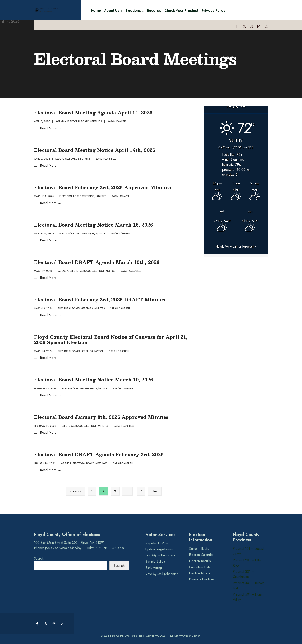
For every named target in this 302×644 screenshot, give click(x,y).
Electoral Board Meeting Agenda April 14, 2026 (93, 112)
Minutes (101, 196)
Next (154, 491)
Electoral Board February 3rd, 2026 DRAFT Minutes (99, 299)
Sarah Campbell (117, 121)
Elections (133, 10)
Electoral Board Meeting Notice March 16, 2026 (93, 224)
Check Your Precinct (181, 10)
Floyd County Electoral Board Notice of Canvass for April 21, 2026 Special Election (111, 339)
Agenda (60, 121)
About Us (111, 10)
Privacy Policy (213, 10)
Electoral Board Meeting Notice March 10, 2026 (93, 379)
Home (96, 10)
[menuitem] (113, 10)
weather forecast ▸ (236, 246)
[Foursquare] (259, 26)
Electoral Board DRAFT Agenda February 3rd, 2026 (99, 454)
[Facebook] (236, 26)
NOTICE (100, 233)
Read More (50, 128)
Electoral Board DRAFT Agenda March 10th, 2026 (96, 262)
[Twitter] (244, 26)
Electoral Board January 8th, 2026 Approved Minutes (101, 417)
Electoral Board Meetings (84, 121)
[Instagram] (251, 26)
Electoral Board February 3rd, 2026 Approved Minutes (102, 187)
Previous (76, 491)
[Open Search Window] (266, 26)
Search (39, 558)
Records (154, 10)
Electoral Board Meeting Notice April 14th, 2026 (94, 150)
